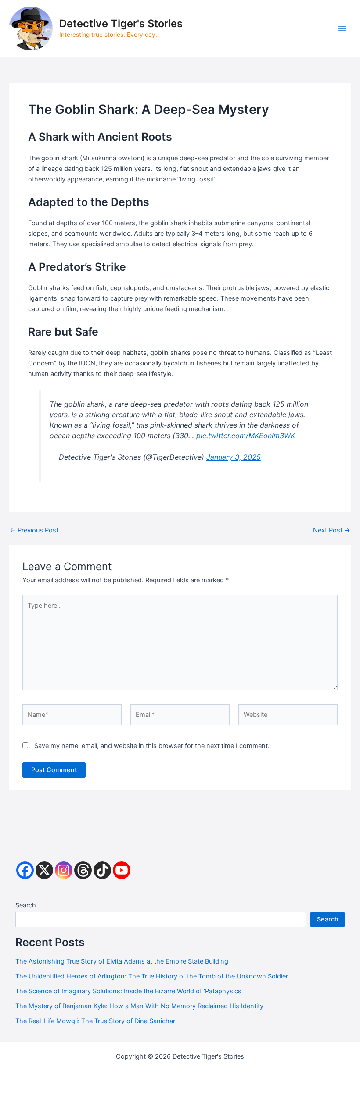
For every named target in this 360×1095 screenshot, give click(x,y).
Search (25, 905)
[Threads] (83, 870)
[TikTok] (102, 870)
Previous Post (34, 530)
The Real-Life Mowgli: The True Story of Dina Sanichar (95, 1021)
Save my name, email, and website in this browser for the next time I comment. (152, 746)
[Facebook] (25, 870)
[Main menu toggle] (342, 28)
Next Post (331, 530)
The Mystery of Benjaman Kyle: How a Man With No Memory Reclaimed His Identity (139, 1006)
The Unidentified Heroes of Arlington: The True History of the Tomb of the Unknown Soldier (151, 976)
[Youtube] (121, 870)
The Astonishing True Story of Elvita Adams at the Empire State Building (121, 961)
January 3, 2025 (233, 457)
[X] (44, 870)
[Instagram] (63, 870)
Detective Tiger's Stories (121, 23)
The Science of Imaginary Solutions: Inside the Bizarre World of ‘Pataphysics (128, 991)
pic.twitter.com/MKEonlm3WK (245, 435)
